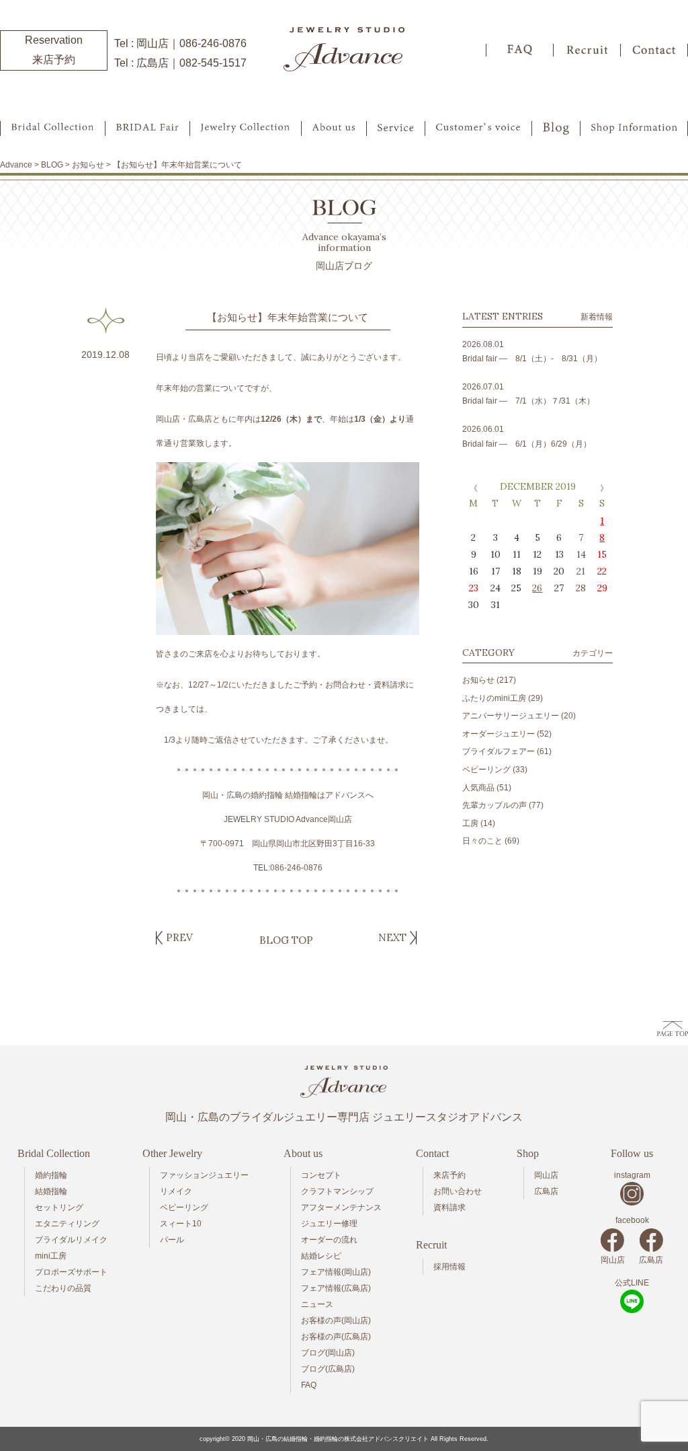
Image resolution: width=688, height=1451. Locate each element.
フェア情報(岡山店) (336, 1272)
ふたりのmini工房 (494, 698)
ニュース (317, 1304)
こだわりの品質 (63, 1288)
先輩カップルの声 (494, 805)
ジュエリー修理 (329, 1223)
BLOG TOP (286, 940)
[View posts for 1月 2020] (602, 488)
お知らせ (478, 680)
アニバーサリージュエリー (510, 715)
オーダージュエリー (498, 734)
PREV (179, 937)
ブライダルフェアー (498, 751)
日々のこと (482, 841)
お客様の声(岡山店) (336, 1320)
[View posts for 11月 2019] (472, 488)
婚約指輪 (51, 1175)
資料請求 (449, 1207)
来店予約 (449, 1175)
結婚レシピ (321, 1256)
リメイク (176, 1191)
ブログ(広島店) (328, 1369)
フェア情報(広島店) (336, 1288)
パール (172, 1239)
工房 (470, 823)
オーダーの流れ (329, 1239)
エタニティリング (67, 1223)
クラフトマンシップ (337, 1191)
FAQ (308, 1385)
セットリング (59, 1207)
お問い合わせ (457, 1191)
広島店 (546, 1191)
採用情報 (449, 1266)
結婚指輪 (51, 1191)
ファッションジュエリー (204, 1175)
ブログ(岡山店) (328, 1352)
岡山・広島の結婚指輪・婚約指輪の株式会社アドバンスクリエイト (338, 1439)
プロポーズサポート (71, 1272)
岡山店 (546, 1175)
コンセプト (321, 1175)
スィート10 (181, 1223)
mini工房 (51, 1256)
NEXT (392, 937)
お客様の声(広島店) (336, 1336)
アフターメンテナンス (341, 1207)
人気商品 (478, 787)
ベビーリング (486, 769)
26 (537, 588)
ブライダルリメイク (71, 1239)
